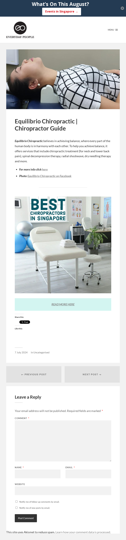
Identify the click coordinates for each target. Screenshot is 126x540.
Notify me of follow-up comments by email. (39, 501)
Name (19, 467)
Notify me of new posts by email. (34, 508)
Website (20, 484)
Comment (22, 418)
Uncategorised (41, 352)
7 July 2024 (21, 352)
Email (70, 467)
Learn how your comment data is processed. (83, 532)
